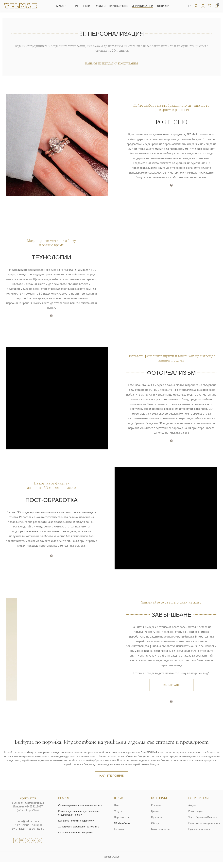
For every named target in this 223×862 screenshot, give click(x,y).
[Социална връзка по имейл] (21, 840)
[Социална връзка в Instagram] (27, 840)
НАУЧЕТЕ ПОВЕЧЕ (111, 775)
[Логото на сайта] (20, 5)
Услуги (118, 811)
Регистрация (195, 811)
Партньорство (122, 817)
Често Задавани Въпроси (202, 817)
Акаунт (192, 805)
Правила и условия (199, 829)
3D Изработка (122, 823)
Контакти (119, 829)
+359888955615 (34, 802)
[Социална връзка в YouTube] (33, 840)
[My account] (203, 5)
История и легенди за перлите (75, 832)
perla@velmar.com (28, 821)
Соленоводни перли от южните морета (80, 805)
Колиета (156, 805)
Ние (116, 805)
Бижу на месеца (160, 829)
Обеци (155, 823)
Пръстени (156, 817)
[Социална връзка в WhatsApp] (39, 840)
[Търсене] (196, 5)
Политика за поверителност (204, 823)
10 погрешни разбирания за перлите (78, 826)
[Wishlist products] (209, 5)
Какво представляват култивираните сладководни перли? (79, 813)
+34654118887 (34, 806)
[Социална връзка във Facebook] (15, 840)
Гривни (155, 811)
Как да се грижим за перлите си (76, 820)
